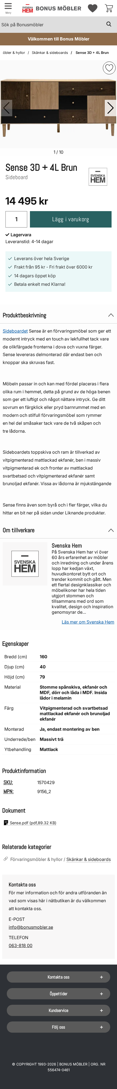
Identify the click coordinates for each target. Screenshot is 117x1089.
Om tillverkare (19, 530)
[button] (110, 108)
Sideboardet (15, 331)
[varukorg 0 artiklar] (109, 8)
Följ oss (58, 1027)
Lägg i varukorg (70, 219)
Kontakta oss (58, 977)
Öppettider (58, 994)
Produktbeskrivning (24, 315)
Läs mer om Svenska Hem (88, 622)
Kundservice (58, 1010)
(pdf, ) (33, 822)
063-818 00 (20, 945)
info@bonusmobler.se (31, 927)
